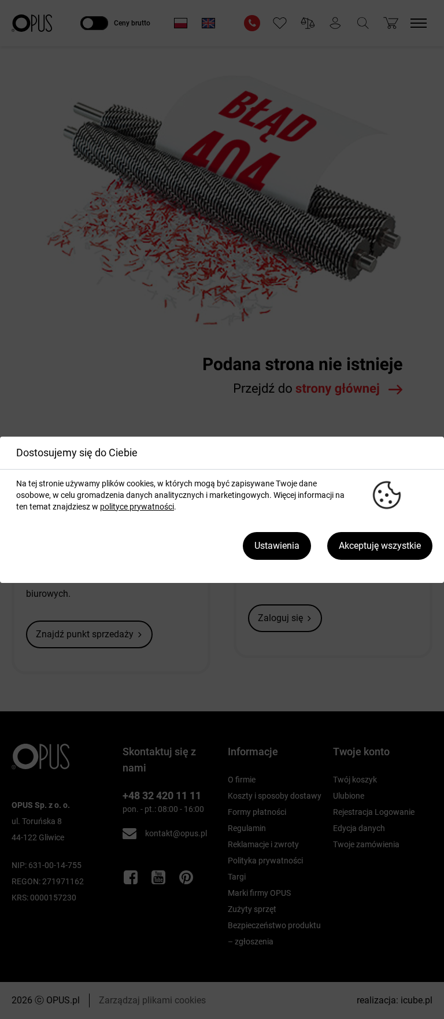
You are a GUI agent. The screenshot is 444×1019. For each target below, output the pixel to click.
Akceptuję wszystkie (380, 545)
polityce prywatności (137, 506)
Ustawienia (276, 545)
